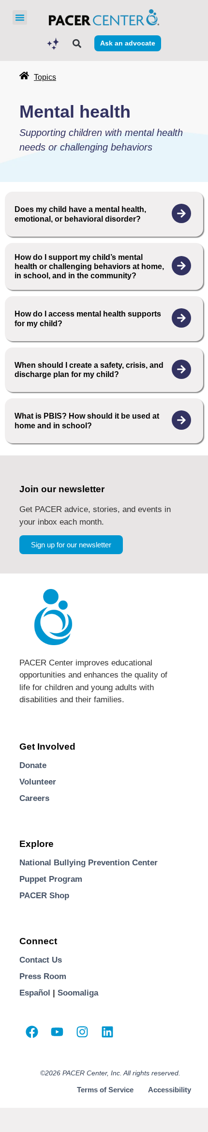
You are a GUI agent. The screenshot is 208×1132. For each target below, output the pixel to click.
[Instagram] (82, 1031)
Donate (32, 765)
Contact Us (40, 960)
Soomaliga (78, 992)
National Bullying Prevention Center (88, 862)
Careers (34, 798)
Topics (45, 77)
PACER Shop (44, 895)
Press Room (42, 976)
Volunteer (37, 781)
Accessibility (169, 1090)
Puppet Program (50, 879)
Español (34, 992)
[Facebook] (32, 1031)
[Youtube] (57, 1031)
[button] (20, 17)
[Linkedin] (107, 1031)
